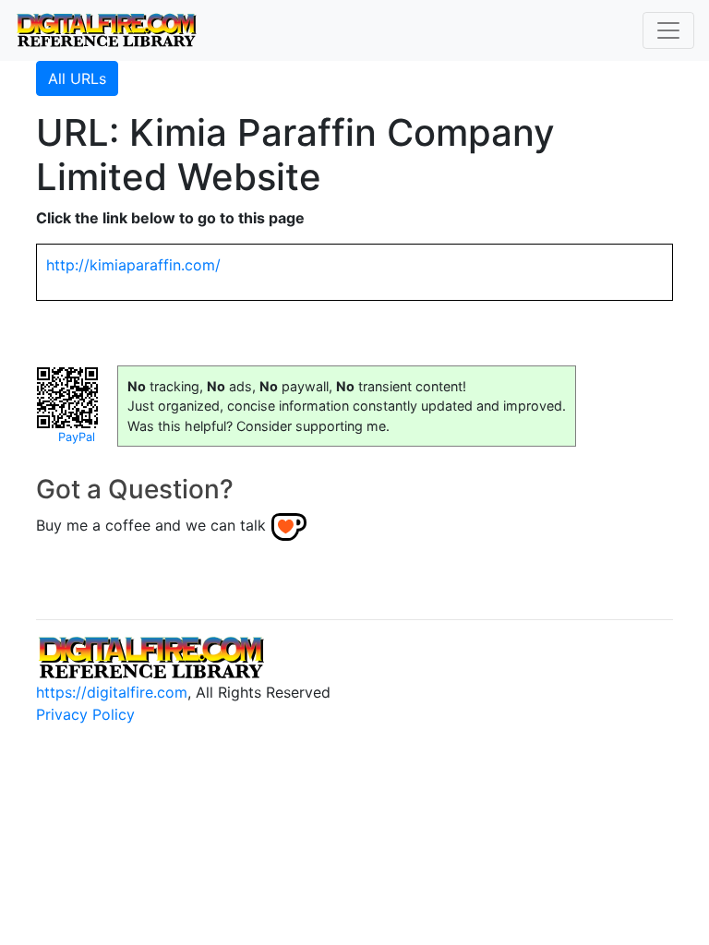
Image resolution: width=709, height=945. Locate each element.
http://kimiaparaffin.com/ (133, 265)
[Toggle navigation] (668, 30)
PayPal (76, 437)
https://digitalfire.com (111, 692)
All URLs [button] (77, 78)
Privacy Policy (85, 714)
